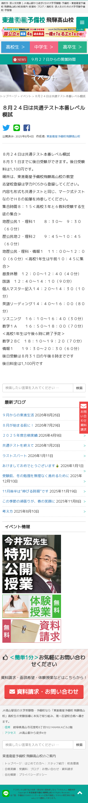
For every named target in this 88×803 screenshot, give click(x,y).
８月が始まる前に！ (18, 425)
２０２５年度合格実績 (20, 435)
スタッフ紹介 (55, 763)
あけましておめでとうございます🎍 (31, 465)
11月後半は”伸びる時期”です (25, 491)
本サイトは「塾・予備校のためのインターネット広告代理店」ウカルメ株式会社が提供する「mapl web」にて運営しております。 (44, 796)
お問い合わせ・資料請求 (57, 769)
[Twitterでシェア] (7, 129)
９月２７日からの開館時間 (46, 59)
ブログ (35, 769)
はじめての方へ (34, 763)
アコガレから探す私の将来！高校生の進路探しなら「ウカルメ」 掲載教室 (44, 789)
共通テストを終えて (18, 445)
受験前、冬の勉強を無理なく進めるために (35, 475)
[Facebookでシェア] (27, 129)
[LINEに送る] (17, 129)
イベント (25, 96)
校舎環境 (73, 763)
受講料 (23, 769)
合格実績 (10, 769)
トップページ (8, 96)
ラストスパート (14, 455)
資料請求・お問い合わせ (47, 692)
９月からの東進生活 (18, 415)
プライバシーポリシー (33, 775)
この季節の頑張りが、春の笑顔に (28, 501)
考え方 (7, 511)
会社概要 (10, 775)
